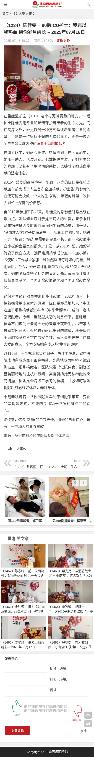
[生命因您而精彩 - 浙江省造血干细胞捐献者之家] (47, 6)
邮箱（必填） (59, 679)
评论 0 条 (63, 40)
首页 (5, 14)
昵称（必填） (59, 668)
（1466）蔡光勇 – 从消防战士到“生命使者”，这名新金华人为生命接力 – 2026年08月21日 (70, 575)
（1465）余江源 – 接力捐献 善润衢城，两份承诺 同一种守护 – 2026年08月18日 (23, 611)
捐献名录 (18, 14)
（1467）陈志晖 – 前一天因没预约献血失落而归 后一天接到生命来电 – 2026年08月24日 (22, 575)
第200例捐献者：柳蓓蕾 (63, 521)
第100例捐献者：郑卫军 (19, 521)
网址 (53, 689)
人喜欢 (19, 449)
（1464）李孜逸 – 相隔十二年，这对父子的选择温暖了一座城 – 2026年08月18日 (70, 611)
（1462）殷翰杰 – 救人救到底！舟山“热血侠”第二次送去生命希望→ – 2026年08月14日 (70, 647)
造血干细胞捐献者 (51, 143)
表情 (83, 731)
